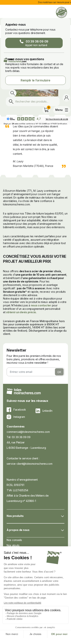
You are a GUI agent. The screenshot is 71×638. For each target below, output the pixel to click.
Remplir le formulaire (35, 80)
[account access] (66, 97)
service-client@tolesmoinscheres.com (29, 463)
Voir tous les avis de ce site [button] (57, 119)
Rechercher (12, 102)
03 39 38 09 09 (36, 43)
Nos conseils (14, 540)
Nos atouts (13, 545)
